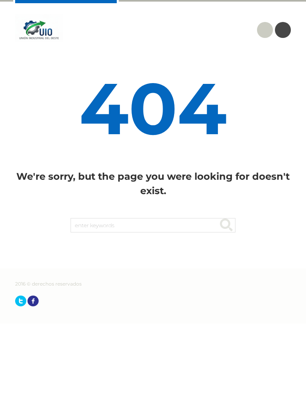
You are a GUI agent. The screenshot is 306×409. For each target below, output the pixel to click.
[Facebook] (33, 301)
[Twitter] (20, 301)
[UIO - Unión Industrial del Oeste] (39, 28)
